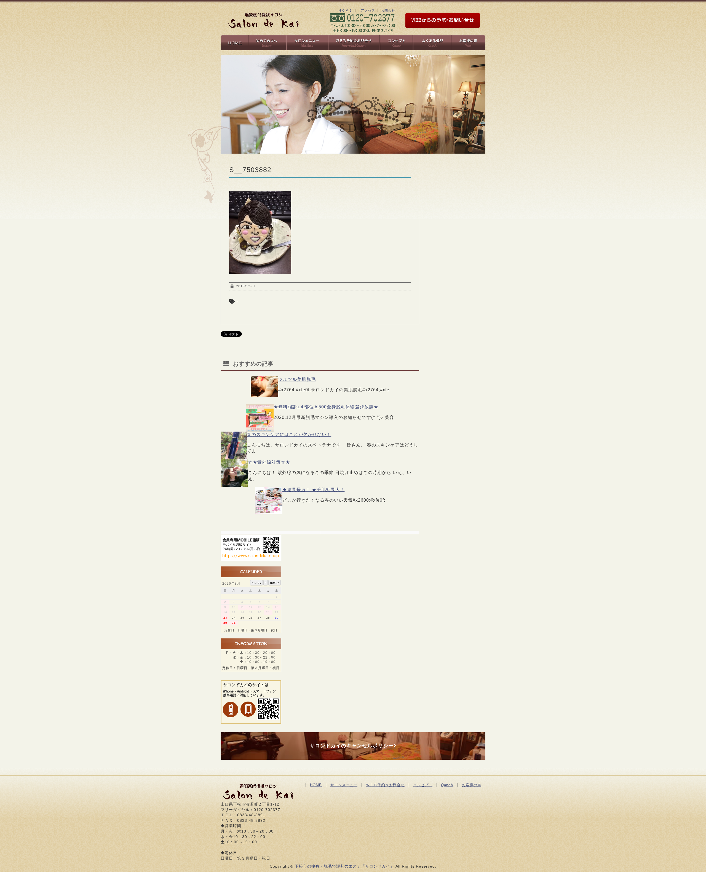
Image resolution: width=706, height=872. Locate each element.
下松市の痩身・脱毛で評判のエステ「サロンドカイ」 (344, 866)
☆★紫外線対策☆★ (269, 462)
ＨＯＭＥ (345, 10)
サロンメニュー (343, 785)
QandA (447, 785)
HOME (316, 785)
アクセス (368, 10)
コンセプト (422, 785)
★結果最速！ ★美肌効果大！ (313, 489)
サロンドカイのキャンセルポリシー (352, 745)
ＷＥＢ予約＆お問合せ (385, 785)
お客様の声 (471, 785)
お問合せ (388, 10)
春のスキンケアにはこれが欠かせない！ (289, 434)
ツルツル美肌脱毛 (297, 379)
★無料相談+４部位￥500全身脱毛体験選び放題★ (326, 407)
